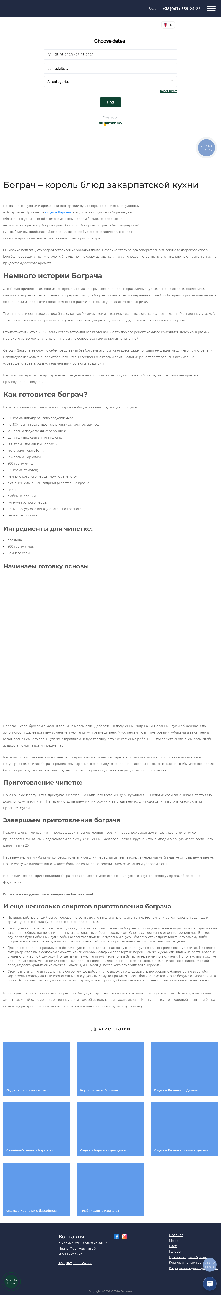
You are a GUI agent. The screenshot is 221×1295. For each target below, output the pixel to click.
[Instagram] (123, 1236)
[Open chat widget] (210, 1284)
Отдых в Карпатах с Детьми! (176, 1090)
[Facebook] (117, 1236)
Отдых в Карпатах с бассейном (31, 1210)
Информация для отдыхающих (193, 1268)
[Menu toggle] (211, 8)
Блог (173, 1246)
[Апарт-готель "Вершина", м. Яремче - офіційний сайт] (72, 8)
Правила (176, 1235)
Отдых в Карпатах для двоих (103, 1150)
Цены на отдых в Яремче (188, 1257)
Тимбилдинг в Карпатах (99, 1210)
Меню (173, 1240)
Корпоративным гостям (188, 1262)
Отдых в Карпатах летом (26, 1090)
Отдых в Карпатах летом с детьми (181, 1150)
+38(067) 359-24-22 (181, 9)
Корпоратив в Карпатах (99, 1090)
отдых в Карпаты (58, 212)
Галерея (175, 1251)
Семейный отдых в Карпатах (29, 1150)
